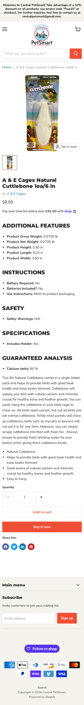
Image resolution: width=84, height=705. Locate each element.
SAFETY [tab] (13, 308)
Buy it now (42, 526)
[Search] (76, 54)
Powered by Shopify (42, 697)
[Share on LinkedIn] (22, 546)
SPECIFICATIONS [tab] (26, 333)
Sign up (67, 618)
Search (42, 688)
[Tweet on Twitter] (14, 546)
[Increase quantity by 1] (41, 497)
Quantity (8, 487)
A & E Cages (16, 193)
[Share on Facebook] (5, 546)
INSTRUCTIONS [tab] (23, 272)
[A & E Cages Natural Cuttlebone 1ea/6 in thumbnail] (9, 162)
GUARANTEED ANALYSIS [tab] (37, 358)
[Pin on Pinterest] (31, 546)
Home (6, 67)
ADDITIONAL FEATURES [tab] (36, 225)
